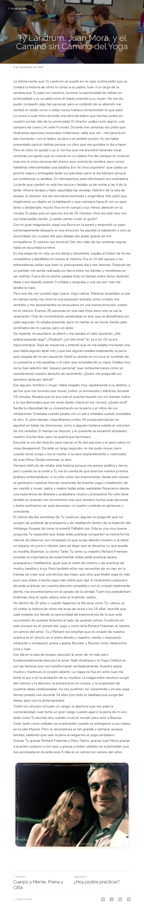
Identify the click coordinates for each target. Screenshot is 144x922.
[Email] (129, 899)
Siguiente (79, 877)
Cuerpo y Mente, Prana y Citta (38, 884)
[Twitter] (111, 899)
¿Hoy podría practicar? (96, 882)
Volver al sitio (18, 8)
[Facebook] (103, 899)
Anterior (21, 877)
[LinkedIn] (120, 899)
